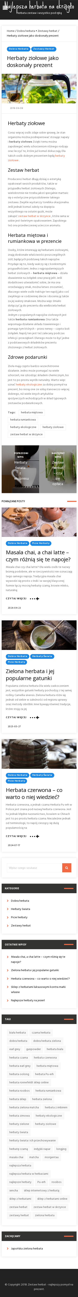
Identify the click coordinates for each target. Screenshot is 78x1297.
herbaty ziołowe (53, 427)
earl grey (14, 1049)
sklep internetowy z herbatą (41, 1190)
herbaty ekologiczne (29, 384)
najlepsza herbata (20, 1165)
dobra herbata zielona (47, 1041)
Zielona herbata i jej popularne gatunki (30, 674)
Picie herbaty (41, 543)
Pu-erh (41, 1182)
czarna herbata (41, 1032)
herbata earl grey (20, 1066)
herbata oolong (19, 1074)
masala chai (16, 1157)
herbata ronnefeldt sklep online (29, 1082)
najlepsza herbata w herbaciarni (28, 1174)
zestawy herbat (19, 1215)
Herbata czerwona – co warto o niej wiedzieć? (34, 793)
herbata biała (55, 1049)
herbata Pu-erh (44, 1074)
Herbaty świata (42, 656)
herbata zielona (42, 1099)
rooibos (56, 1182)
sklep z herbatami (20, 1199)
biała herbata (17, 1032)
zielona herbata (44, 1215)
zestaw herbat (18, 1207)
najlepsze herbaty (20, 1182)
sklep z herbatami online (52, 1199)
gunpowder (33, 1049)
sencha (13, 1190)
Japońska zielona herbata (27, 1248)
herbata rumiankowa (23, 419)
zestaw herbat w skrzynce (34, 216)
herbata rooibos (19, 1090)
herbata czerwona (45, 1057)
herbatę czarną (18, 1149)
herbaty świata (18, 1132)
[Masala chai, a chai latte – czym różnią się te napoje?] (39, 522)
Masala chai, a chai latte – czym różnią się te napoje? (38, 555)
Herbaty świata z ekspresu (21, 471)
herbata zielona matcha (24, 1107)
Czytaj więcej (16, 599)
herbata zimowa (19, 1115)
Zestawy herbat (47, 31)
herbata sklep (17, 1099)
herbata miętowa (32, 412)
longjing (61, 1149)
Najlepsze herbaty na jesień (28, 1000)
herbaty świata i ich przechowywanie (32, 1140)
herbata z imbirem (56, 1107)
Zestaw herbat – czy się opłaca (58, 473)
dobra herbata (18, 1041)
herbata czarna (18, 1057)
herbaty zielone (19, 1124)
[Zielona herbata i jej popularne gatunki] (39, 635)
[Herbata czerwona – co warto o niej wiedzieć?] (39, 754)
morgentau (52, 1157)
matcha (34, 1157)
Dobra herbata (26, 31)
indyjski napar (42, 1149)
